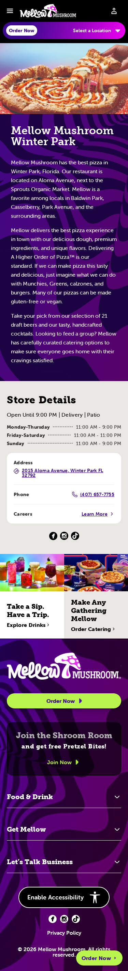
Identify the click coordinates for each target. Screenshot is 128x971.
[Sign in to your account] (114, 11)
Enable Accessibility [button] (55, 897)
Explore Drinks (26, 625)
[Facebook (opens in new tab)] (52, 919)
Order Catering (91, 629)
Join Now (59, 762)
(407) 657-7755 (97, 494)
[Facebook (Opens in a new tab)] (53, 536)
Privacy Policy (64, 932)
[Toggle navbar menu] (10, 11)
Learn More (95, 514)
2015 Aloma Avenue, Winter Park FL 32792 (62, 473)
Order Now (96, 958)
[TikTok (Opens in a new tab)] (75, 536)
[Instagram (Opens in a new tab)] (64, 536)
